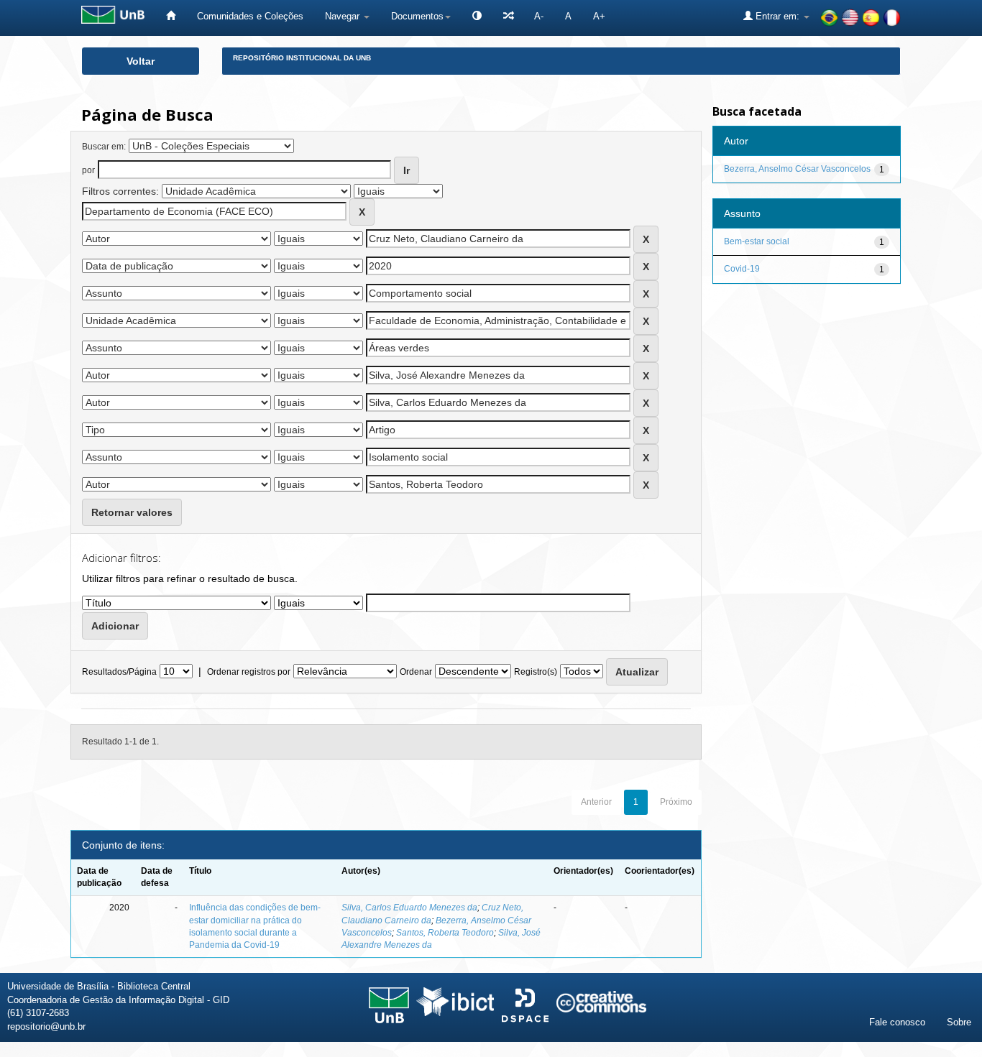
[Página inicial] (170, 16)
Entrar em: (777, 16)
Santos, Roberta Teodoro (445, 933)
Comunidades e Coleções (250, 16)
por (88, 170)
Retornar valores (132, 512)
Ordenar (416, 672)
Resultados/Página (119, 672)
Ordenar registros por (248, 672)
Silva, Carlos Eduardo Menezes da (409, 908)
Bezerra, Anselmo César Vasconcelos (797, 169)
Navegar (343, 16)
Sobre (959, 1022)
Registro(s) (535, 672)
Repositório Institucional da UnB (302, 58)
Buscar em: (104, 147)
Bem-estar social (756, 241)
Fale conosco (897, 1022)
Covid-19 (742, 269)
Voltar (141, 61)
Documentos (417, 16)
